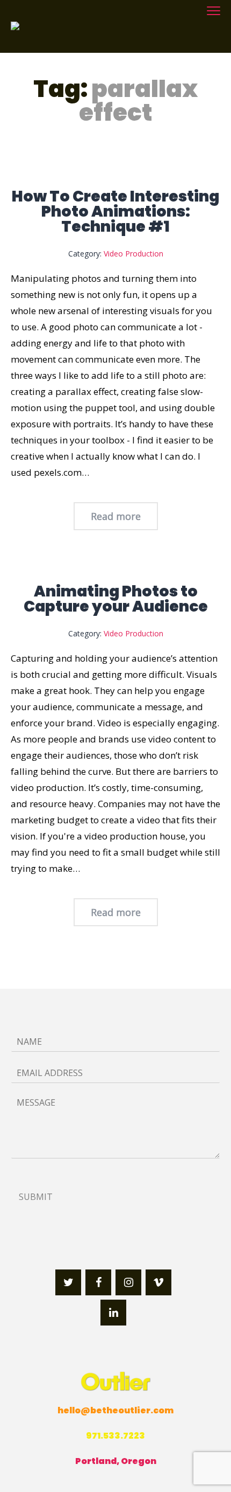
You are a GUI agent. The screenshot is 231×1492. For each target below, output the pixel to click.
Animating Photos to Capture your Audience (116, 599)
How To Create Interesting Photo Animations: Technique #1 (115, 211)
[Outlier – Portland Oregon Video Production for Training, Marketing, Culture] (64, 26)
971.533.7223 (115, 1435)
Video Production (133, 253)
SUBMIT (36, 1197)
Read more (116, 516)
